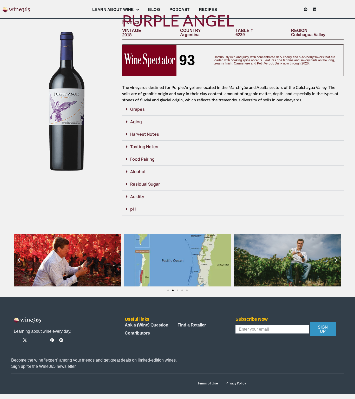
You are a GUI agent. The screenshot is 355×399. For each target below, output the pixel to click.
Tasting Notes (144, 146)
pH (133, 209)
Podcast (179, 9)
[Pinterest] (305, 9)
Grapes (137, 109)
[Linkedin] (314, 9)
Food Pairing (142, 159)
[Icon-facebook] (278, 9)
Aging (136, 122)
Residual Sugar (145, 184)
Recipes (208, 9)
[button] (233, 109)
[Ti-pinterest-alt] (52, 340)
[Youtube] (296, 9)
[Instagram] (287, 9)
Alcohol (137, 171)
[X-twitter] (25, 340)
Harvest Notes (144, 134)
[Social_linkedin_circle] (61, 340)
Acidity (137, 196)
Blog (154, 9)
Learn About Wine (113, 9)
